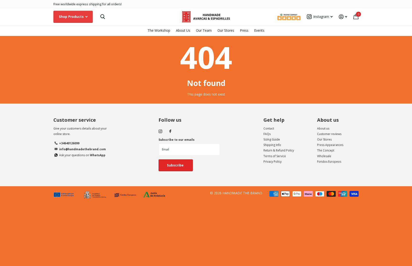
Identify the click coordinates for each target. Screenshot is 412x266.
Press (244, 30)
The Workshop (159, 30)
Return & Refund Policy (278, 150)
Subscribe (176, 165)
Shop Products (72, 16)
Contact (268, 128)
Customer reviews (329, 134)
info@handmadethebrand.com (82, 149)
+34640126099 (69, 143)
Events (259, 30)
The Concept (325, 150)
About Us (183, 30)
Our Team (204, 30)
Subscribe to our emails (177, 140)
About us (328, 120)
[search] (102, 16)
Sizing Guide (271, 139)
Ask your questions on (82, 155)
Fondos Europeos (329, 162)
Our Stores (225, 30)
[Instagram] (160, 131)
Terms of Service (274, 156)
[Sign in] (343, 16)
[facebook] (170, 131)
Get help (273, 120)
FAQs (267, 134)
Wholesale (324, 156)
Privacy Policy (272, 162)
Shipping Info (272, 145)
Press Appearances (330, 145)
